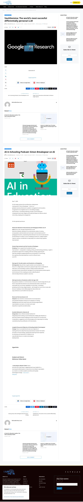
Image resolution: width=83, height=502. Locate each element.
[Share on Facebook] (10, 27)
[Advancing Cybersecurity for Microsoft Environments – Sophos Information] (63, 40)
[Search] (71, 2)
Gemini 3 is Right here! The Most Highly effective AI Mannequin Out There (48, 126)
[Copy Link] (5, 85)
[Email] (5, 82)
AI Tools (31, 6)
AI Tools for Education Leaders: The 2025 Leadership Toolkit (12, 115)
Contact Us (76, 2)
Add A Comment (30, 139)
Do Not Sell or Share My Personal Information (14, 496)
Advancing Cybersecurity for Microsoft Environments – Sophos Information (71, 39)
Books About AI (39, 6)
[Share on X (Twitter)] (12, 27)
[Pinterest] (5, 79)
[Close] (28, 486)
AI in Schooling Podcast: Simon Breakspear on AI (18, 95)
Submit (69, 59)
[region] (15, 492)
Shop (45, 6)
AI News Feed (11, 6)
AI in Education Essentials (21, 6)
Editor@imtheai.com (11, 23)
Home (5, 6)
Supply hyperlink (32, 77)
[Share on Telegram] (18, 27)
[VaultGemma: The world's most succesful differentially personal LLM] (30, 47)
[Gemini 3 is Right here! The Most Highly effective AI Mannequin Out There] (49, 118)
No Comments (39, 23)
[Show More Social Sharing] (21, 27)
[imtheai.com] (8, 2)
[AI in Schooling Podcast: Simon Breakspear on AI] (30, 178)
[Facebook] (5, 70)
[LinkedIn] (5, 76)
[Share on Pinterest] (15, 27)
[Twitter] (5, 73)
